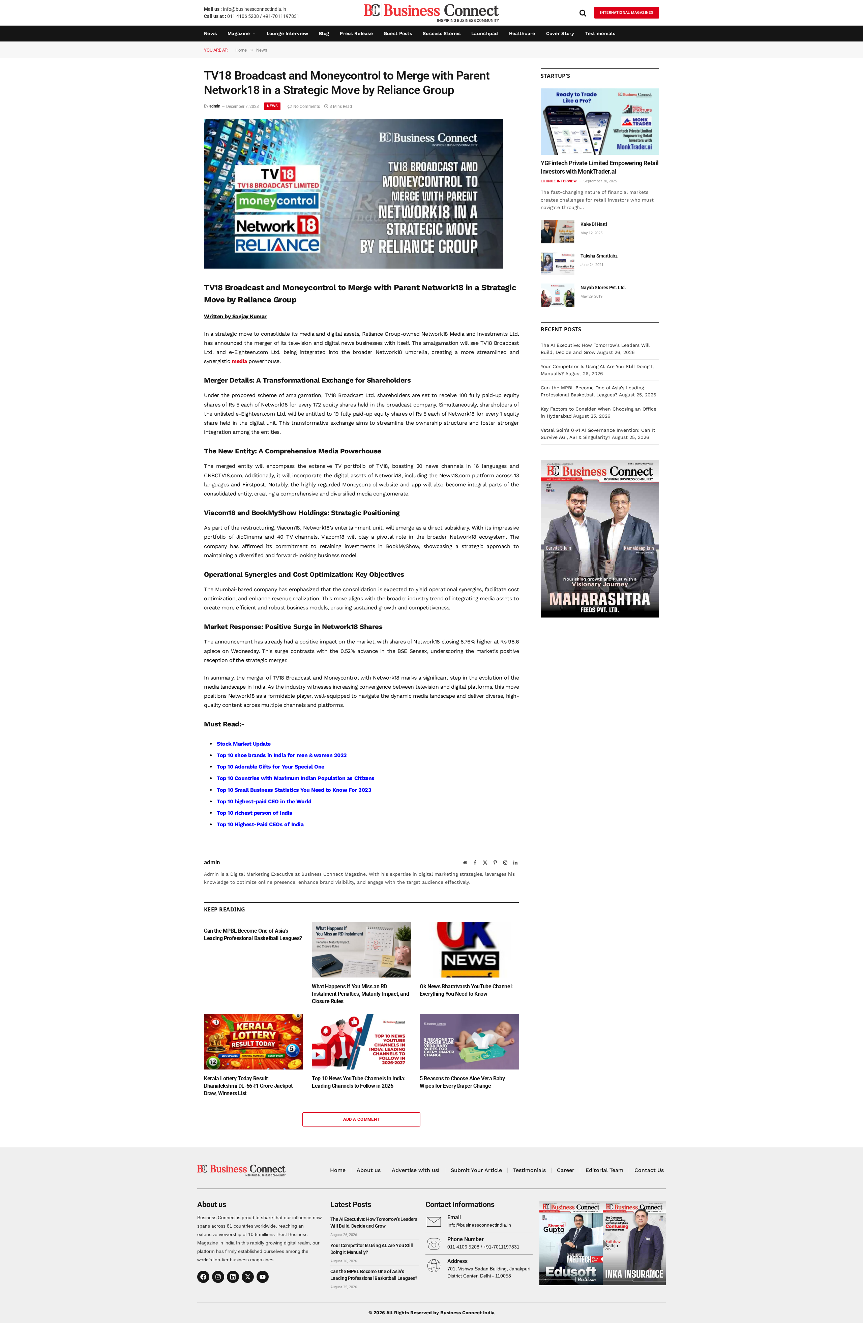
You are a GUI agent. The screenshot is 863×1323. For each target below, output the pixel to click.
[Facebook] (203, 1277)
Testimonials (600, 33)
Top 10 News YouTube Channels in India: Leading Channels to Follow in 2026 (359, 1082)
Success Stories (441, 33)
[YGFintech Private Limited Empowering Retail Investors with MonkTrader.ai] (600, 121)
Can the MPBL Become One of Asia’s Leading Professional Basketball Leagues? (253, 934)
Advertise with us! (416, 1170)
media (239, 361)
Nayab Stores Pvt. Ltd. (603, 287)
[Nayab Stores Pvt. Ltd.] (557, 295)
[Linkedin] (233, 1277)
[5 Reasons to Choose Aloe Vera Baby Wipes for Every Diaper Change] (469, 1042)
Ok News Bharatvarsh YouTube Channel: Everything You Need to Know (466, 990)
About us (369, 1170)
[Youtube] (263, 1277)
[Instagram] (218, 1277)
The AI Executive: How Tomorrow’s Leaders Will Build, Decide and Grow (373, 1222)
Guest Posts (398, 33)
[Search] (583, 12)
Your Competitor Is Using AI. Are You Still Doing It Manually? (371, 1249)
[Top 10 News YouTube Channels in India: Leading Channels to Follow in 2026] (361, 1042)
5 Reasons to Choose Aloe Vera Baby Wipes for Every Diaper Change (462, 1082)
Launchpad (484, 33)
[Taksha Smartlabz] (557, 263)
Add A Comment (361, 1119)
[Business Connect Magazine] (431, 12)
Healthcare (522, 33)
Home (338, 1170)
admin (214, 106)
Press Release (356, 33)
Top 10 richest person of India (254, 813)
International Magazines (626, 12)
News (210, 33)
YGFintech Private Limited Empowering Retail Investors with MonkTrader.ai (600, 167)
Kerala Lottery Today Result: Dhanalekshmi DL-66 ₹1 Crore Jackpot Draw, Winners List (248, 1085)
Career (565, 1170)
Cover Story (560, 33)
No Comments (306, 106)
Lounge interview (287, 33)
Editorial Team (604, 1170)
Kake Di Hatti (594, 224)
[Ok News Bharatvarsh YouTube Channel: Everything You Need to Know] (469, 950)
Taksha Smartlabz (599, 256)
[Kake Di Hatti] (557, 231)
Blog (324, 33)
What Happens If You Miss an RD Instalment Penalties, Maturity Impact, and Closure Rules (360, 993)
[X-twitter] (248, 1277)
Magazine (239, 33)
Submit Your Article (476, 1170)
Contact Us (649, 1170)
